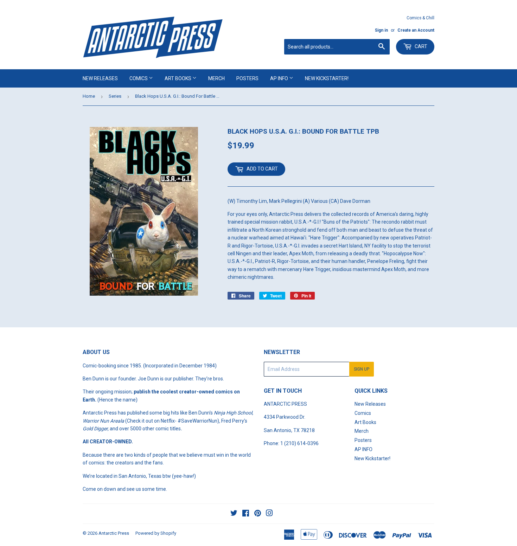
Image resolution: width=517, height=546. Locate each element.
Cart (420, 46)
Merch (216, 78)
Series (115, 96)
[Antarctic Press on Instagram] (269, 514)
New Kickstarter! (327, 78)
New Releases (100, 78)
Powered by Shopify (155, 533)
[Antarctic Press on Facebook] (245, 514)
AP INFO (279, 78)
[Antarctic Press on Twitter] (233, 514)
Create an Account (415, 30)
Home (89, 96)
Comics (139, 78)
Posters (247, 78)
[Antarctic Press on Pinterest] (257, 514)
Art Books (178, 78)
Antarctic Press (113, 533)
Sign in (381, 30)
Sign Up (361, 369)
